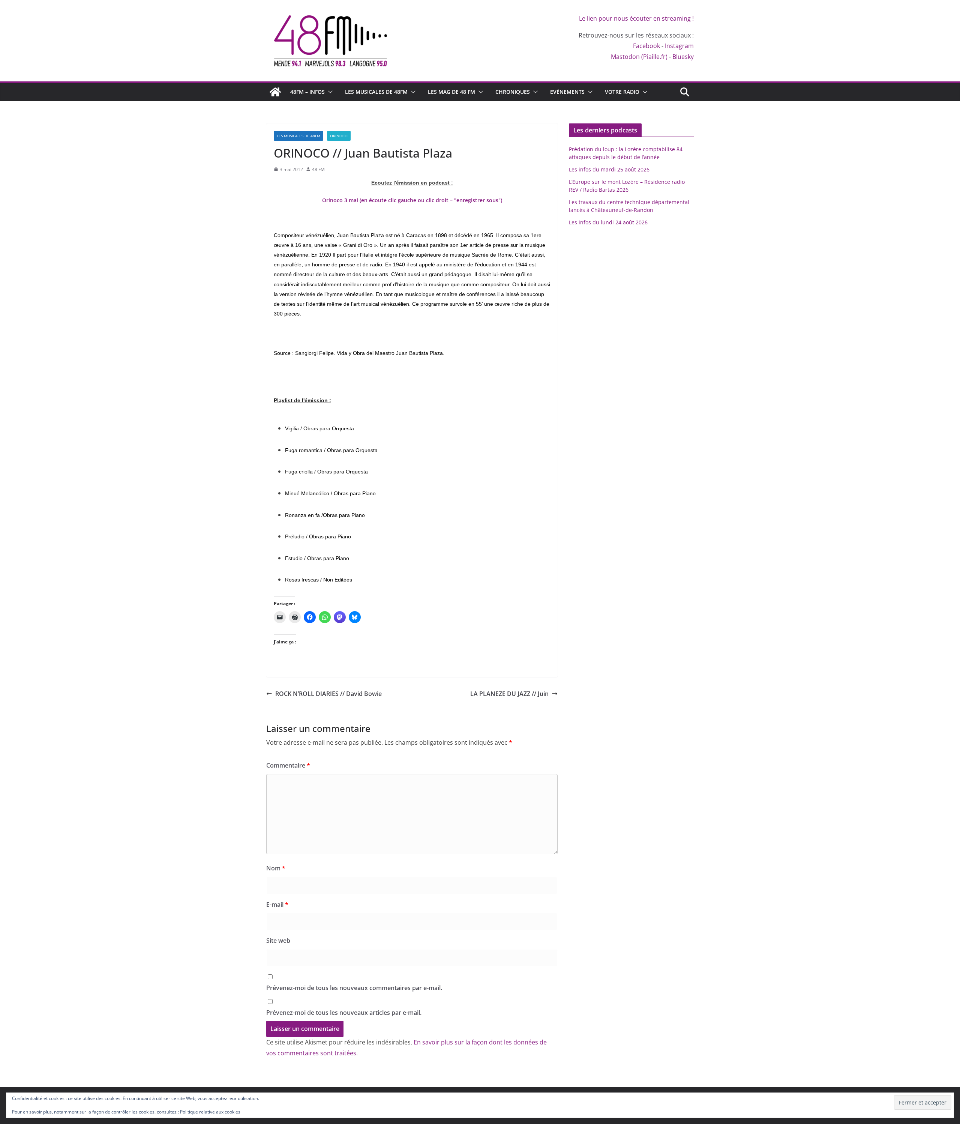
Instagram (679, 46)
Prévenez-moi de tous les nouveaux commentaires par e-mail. (354, 988)
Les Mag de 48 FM (451, 91)
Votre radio (622, 91)
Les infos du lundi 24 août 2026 (608, 222)
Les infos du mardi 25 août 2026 (609, 169)
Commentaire (288, 765)
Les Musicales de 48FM (376, 91)
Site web (278, 940)
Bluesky (683, 57)
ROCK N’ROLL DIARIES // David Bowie (328, 694)
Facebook (646, 46)
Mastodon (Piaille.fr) (639, 57)
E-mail (277, 904)
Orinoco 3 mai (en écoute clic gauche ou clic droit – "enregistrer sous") (412, 200)
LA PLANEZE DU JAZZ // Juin (509, 694)
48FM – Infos (307, 91)
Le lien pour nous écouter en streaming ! (636, 18)
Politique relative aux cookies (210, 1112)
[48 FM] (275, 92)
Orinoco (339, 135)
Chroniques (512, 91)
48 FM (318, 169)
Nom (275, 868)
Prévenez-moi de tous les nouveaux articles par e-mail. (344, 1012)
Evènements (567, 91)
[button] (329, 92)
